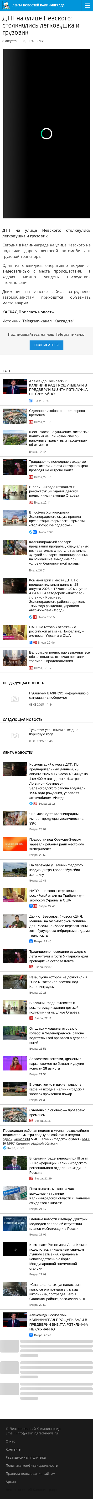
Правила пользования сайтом (30, 1473)
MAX (86, 1139)
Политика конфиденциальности (32, 1465)
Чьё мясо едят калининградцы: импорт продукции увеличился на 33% (56, 818)
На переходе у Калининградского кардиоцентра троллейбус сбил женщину (56, 870)
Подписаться (46, 345)
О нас (10, 1441)
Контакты (13, 1449)
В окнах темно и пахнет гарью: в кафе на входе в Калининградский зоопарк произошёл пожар (56, 1089)
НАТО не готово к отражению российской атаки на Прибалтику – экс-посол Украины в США (56, 631)
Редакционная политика (26, 1457)
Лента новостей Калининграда (31, 1489)
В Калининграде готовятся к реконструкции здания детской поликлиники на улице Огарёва (54, 491)
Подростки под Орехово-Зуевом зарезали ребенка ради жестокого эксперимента (56, 844)
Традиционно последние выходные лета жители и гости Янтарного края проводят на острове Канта (58, 466)
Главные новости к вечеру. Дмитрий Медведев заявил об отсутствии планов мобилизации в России (58, 1223)
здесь (7, 1139)
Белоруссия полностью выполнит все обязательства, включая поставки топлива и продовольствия (59, 657)
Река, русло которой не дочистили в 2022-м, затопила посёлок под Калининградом (58, 982)
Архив (11, 1481)
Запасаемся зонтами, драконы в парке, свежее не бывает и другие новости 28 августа (56, 1063)
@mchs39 (22, 1139)
